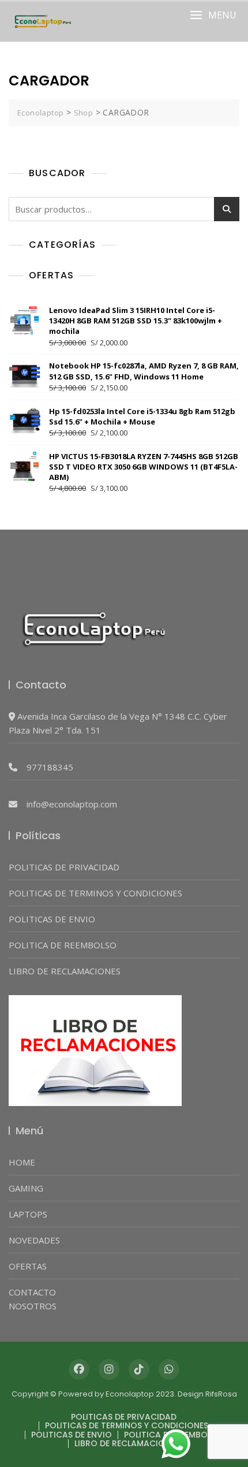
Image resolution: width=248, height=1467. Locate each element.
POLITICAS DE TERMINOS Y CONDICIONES (95, 893)
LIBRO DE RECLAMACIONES (65, 971)
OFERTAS (28, 1266)
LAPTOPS (28, 1214)
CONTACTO (32, 1292)
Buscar (226, 209)
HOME (22, 1162)
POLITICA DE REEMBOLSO (63, 945)
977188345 (50, 767)
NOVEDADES (34, 1240)
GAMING (26, 1188)
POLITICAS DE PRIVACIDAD (64, 867)
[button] (213, 15)
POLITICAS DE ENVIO (52, 919)
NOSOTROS (33, 1306)
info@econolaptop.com (72, 804)
